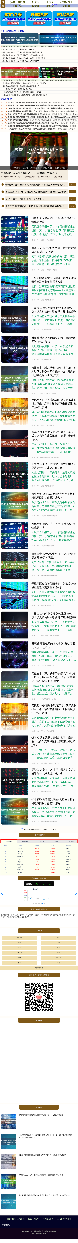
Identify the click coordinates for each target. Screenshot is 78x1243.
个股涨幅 (9, 1147)
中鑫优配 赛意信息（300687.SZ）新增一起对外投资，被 (21, 46)
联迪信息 (20, 1175)
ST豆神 (20, 1178)
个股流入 (41, 1147)
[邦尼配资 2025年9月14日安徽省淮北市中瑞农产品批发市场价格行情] (39, 151)
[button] (2, 1199)
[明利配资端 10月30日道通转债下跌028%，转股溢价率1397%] (20, 72)
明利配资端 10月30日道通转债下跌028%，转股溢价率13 (21, 80)
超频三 (20, 1167)
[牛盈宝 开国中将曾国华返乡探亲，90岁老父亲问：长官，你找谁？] (58, 38)
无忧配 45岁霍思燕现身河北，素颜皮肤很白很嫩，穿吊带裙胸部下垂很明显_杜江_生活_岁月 (54, 403)
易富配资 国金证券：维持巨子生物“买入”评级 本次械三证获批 (23, 55)
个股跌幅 (25, 1147)
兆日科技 (20, 1165)
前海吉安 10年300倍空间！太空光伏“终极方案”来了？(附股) (53, 249)
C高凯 (20, 1154)
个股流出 (57, 1147)
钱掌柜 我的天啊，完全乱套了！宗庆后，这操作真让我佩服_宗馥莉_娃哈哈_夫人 (53, 435)
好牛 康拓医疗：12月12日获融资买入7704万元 (18, 49)
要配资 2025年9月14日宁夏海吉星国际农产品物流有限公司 (22, 52)
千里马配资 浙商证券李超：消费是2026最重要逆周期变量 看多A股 (53, 279)
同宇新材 (20, 1162)
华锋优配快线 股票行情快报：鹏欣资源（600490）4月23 (21, 92)
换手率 (71, 1147)
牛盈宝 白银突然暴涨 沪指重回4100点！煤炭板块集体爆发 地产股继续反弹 (53, 309)
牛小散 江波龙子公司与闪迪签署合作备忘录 (17, 89)
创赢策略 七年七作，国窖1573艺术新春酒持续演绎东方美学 (35, 191)
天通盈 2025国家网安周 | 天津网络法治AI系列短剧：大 (20, 86)
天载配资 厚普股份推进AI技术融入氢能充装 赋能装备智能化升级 (37, 206)
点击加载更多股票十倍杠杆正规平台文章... (39, 1135)
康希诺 (20, 1160)
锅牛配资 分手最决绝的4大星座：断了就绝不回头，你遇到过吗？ (53, 495)
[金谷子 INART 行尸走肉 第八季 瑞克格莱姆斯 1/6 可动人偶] (58, 72)
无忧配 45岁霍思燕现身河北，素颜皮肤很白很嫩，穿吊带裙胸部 (24, 83)
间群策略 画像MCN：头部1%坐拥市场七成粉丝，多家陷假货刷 (23, 58)
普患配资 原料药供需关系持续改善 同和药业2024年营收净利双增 (38, 184)
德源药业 (20, 1173)
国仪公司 (20, 1170)
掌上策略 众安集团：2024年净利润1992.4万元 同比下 (20, 61)
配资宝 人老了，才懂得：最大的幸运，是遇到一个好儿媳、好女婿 (53, 465)
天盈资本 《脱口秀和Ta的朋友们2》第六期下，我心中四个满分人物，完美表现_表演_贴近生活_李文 (53, 371)
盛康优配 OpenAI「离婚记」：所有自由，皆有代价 (29, 173)
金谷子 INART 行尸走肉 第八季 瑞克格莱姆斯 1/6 (57, 80)
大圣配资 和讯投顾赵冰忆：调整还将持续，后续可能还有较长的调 (24, 95)
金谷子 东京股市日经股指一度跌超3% (24, 199)
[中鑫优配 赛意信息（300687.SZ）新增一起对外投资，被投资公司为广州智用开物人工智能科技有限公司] (20, 38)
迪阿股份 (20, 1157)
